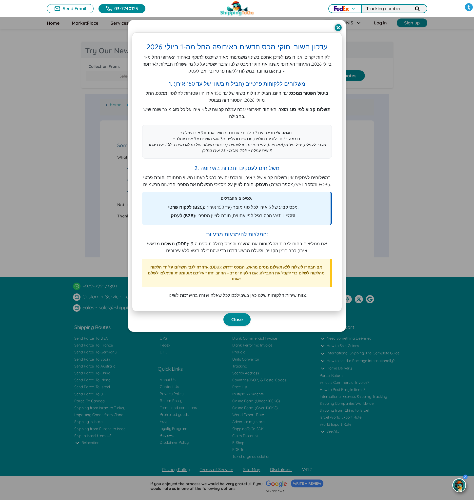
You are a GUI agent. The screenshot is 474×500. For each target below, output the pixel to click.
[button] (469, 7)
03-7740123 (126, 8)
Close (237, 319)
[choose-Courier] (344, 8)
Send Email (74, 8)
